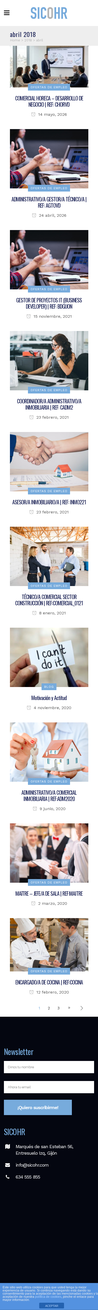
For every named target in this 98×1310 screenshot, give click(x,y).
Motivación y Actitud (49, 698)
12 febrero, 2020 (52, 992)
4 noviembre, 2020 (51, 707)
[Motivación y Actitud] (49, 657)
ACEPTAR (51, 1305)
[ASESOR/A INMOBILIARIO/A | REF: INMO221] (49, 461)
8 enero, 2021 (52, 613)
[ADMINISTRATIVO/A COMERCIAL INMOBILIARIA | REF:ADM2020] (49, 751)
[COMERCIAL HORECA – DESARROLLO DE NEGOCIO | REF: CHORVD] (49, 66)
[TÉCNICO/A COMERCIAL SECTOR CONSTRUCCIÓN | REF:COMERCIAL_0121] (49, 556)
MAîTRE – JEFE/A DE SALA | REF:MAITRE (49, 893)
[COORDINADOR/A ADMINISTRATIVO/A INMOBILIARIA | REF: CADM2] (49, 360)
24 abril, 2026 (52, 215)
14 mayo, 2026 (52, 114)
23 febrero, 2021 (52, 417)
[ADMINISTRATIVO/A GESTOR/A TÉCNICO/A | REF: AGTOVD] (49, 158)
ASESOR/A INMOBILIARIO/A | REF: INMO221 (49, 502)
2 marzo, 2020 (52, 903)
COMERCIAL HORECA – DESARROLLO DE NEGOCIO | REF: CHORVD (49, 101)
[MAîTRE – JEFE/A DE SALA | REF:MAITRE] (49, 852)
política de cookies (48, 1297)
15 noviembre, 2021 (52, 316)
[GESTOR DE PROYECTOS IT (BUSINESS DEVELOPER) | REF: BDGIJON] (49, 259)
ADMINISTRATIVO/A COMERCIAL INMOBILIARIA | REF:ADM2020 (49, 795)
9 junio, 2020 (52, 808)
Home (15, 40)
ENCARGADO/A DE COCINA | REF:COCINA (49, 982)
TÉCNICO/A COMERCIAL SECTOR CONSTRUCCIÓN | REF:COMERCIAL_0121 (49, 600)
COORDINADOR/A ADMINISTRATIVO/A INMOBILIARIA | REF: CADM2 (49, 404)
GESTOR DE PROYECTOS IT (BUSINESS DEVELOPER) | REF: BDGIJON (49, 303)
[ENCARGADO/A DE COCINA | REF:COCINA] (49, 944)
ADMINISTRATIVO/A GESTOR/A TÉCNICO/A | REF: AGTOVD (49, 202)
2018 (28, 40)
